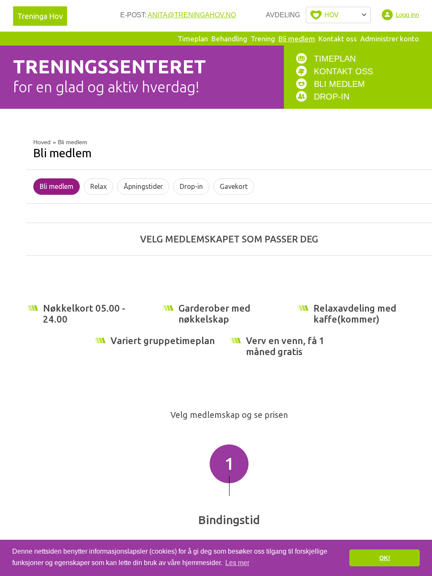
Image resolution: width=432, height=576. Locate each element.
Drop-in (191, 186)
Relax (98, 186)
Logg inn (407, 14)
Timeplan (193, 39)
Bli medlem (296, 39)
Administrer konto (389, 39)
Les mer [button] (237, 562)
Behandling (229, 39)
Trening (263, 39)
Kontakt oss (338, 39)
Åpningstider (143, 186)
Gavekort (234, 186)
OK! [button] (384, 557)
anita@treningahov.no (192, 15)
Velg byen (338, 15)
